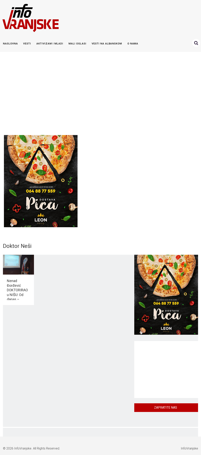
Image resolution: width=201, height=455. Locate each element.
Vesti (27, 43)
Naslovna (10, 43)
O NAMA (132, 43)
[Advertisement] (99, 92)
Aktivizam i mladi (49, 43)
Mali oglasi (77, 43)
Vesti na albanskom (107, 43)
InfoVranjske (22, 448)
